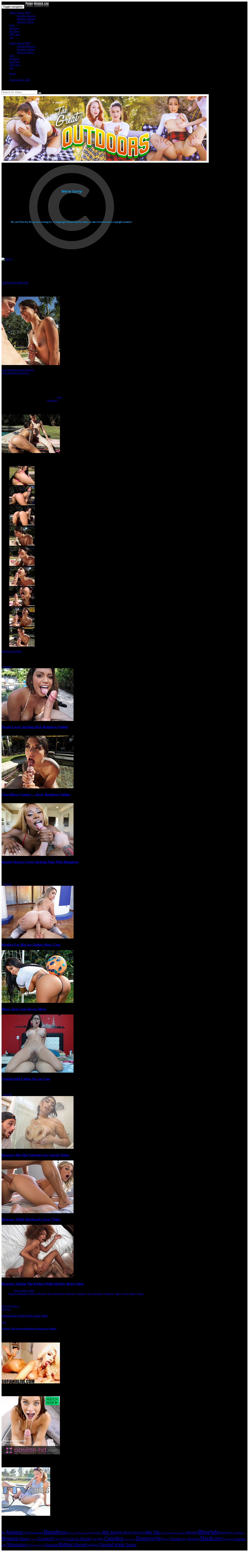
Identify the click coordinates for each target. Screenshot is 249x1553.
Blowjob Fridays (56, 1293)
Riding (65, 1544)
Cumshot (81, 1293)
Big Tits (153, 1532)
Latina (240, 1539)
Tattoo (118, 1293)
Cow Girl (60, 1539)
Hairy (184, 1539)
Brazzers (223, 1532)
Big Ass (110, 1532)
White (132, 1293)
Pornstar (51, 1545)
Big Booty (125, 1532)
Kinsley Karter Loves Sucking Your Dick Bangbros (40, 862)
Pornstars (14, 28)
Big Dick (139, 1532)
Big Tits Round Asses (169, 1533)
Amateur (12, 1293)
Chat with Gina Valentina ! (16, 372)
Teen (125, 1293)
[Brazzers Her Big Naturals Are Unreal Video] (38, 1147)
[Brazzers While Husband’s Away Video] (38, 1212)
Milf (4, 1545)
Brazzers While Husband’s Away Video (31, 1219)
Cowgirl (45, 1538)
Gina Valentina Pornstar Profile (18, 369)
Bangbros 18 (72, 1533)
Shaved (79, 1544)
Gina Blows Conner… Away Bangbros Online (36, 794)
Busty (25, 1538)
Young (140, 1293)
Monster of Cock (36, 1545)
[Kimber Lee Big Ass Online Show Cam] (38, 937)
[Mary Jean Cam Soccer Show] (38, 1002)
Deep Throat (129, 1539)
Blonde (192, 1532)
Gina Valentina (95, 1293)
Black (183, 1532)
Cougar (33, 1539)
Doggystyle (148, 1538)
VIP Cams (14, 34)
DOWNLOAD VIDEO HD (15, 282)
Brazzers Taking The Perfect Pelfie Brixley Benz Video (43, 1284)
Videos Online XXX (19, 12)
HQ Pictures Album (12, 651)
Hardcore (109, 1293)
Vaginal (106, 1544)
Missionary (17, 1544)
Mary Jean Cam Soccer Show (24, 1009)
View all (7, 666)
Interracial (228, 1539)
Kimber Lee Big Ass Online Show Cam (31, 945)
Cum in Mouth (78, 1539)
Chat (11, 25)
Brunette (70, 1293)
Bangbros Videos (26, 18)
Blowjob (41, 1293)
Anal (27, 1532)
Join (11, 37)
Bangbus (97, 1532)
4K (3, 1532)
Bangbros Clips (85, 1533)
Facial (175, 1538)
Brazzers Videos (25, 22)
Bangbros (52, 400)
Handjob (194, 1539)
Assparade (37, 1532)
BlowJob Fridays (10, 1306)
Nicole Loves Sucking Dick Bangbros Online (35, 727)
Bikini (32, 1293)
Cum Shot (97, 1539)
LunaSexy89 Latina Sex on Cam (26, 1079)
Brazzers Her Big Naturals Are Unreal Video (35, 1155)
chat (59, 397)
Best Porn (14, 31)
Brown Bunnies (237, 1532)
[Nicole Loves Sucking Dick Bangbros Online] (38, 720)
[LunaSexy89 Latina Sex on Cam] (38, 1071)
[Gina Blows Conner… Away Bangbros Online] (38, 787)
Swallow (93, 1545)
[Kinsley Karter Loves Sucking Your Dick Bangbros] (38, 855)
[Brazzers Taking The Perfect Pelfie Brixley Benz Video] (38, 1276)
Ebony (166, 1539)
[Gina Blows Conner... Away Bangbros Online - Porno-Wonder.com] (37, 6)
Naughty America (26, 15)
